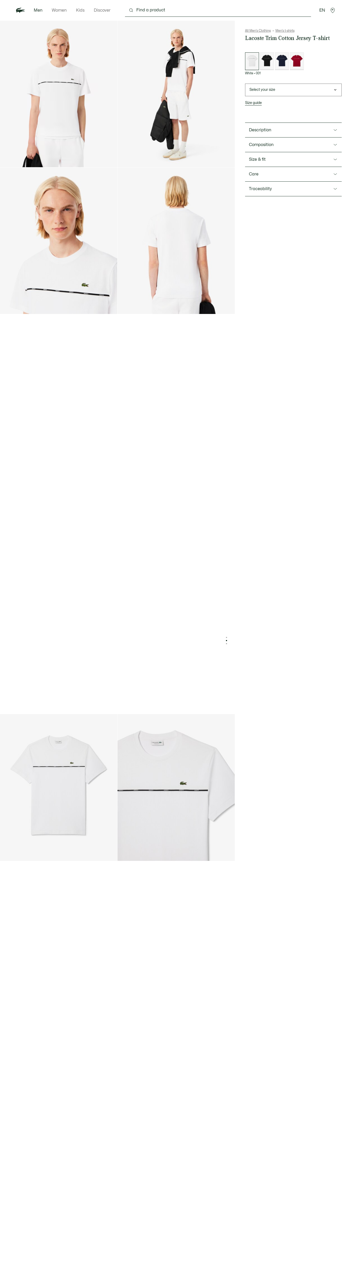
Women (59, 10)
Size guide (253, 102)
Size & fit (257, 159)
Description (260, 130)
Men (38, 10)
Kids (80, 10)
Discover (102, 10)
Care (253, 174)
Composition (261, 145)
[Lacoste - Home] (20, 10)
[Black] (267, 61)
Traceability (260, 189)
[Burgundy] (297, 61)
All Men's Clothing (258, 30)
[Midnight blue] (282, 61)
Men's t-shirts (285, 30)
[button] (333, 10)
